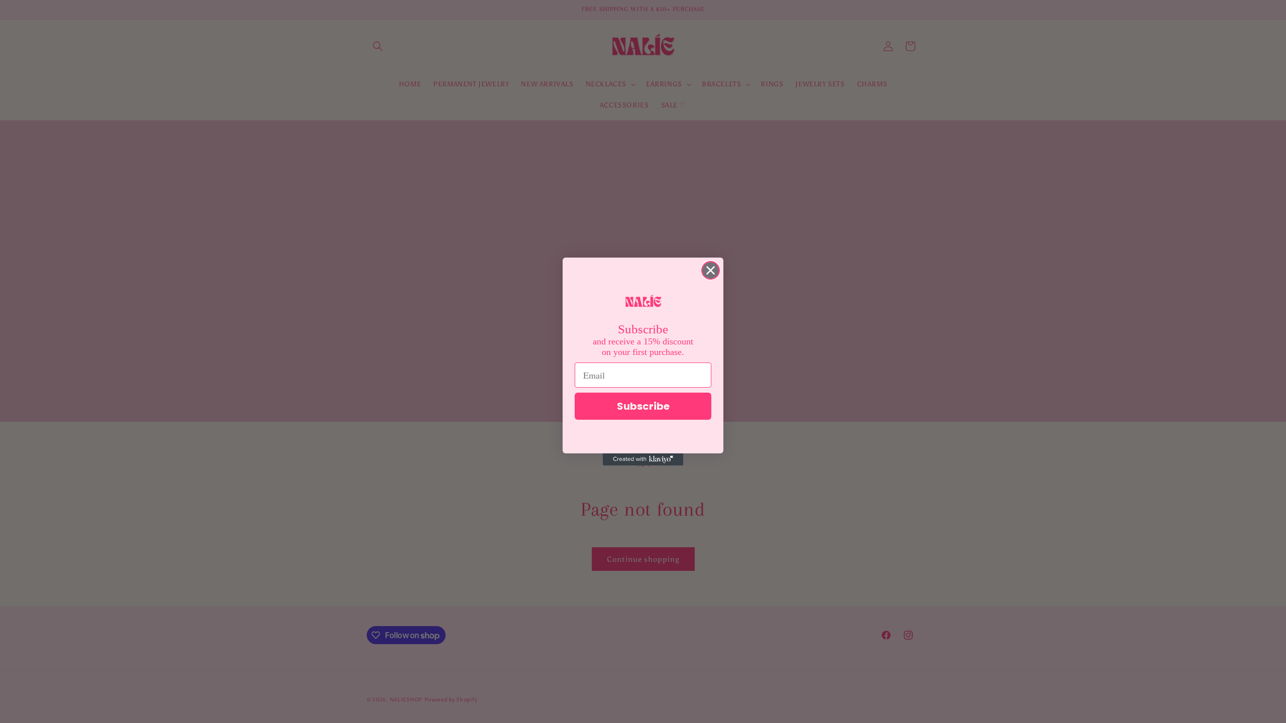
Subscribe (643, 406)
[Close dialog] (710, 270)
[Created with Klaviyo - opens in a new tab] (643, 459)
